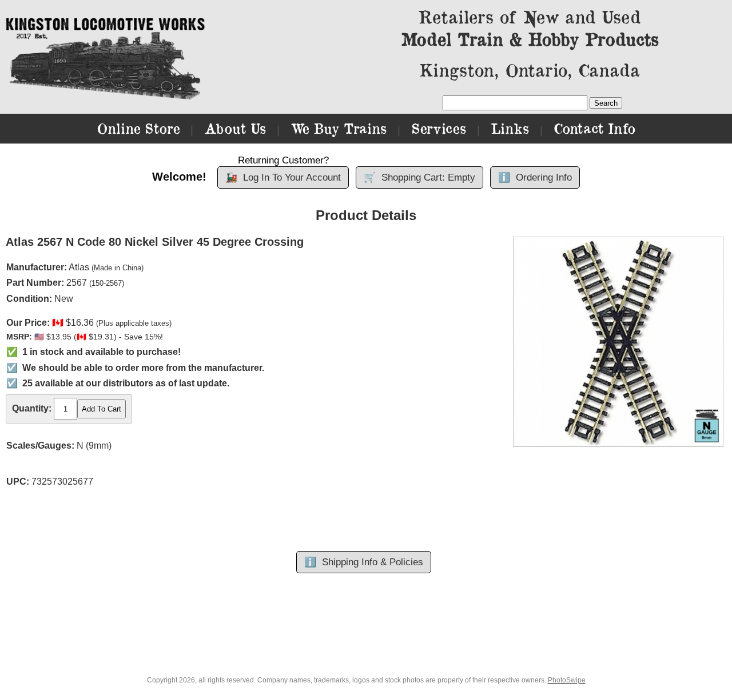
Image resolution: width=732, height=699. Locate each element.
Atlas (79, 267)
